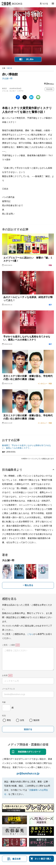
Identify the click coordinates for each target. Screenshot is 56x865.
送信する (28, 729)
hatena (31, 97)
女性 (22, 720)
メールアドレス (8, 689)
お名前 (5, 675)
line (38, 97)
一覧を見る (28, 585)
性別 (4, 716)
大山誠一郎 (7, 78)
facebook (18, 97)
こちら (30, 634)
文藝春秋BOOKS (11, 3)
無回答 (36, 720)
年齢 (4, 702)
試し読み (30, 59)
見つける (44, 4)
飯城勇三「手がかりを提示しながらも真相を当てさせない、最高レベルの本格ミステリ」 (26, 446)
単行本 (9, 68)
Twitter (25, 97)
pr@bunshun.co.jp (28, 773)
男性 (9, 720)
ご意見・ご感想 (8, 645)
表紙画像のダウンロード (29, 752)
